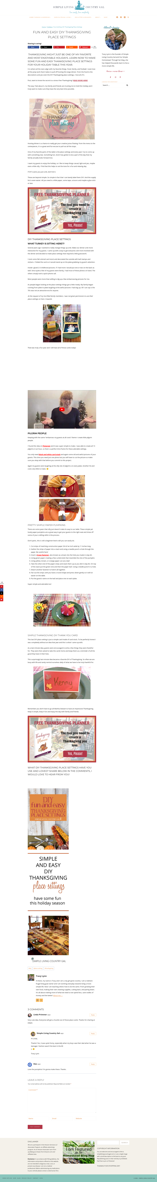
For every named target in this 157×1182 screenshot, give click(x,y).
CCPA (41, 1178)
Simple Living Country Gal (48, 1033)
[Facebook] (117, 17)
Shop (106, 17)
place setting (38, 968)
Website (79, 1118)
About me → (58, 995)
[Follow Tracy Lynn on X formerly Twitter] (41, 1000)
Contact (35, 1178)
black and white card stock (49, 454)
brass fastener (43, 555)
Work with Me (7, 1178)
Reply (93, 1015)
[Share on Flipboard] (1, 599)
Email (54, 1118)
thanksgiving (49, 968)
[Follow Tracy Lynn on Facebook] (37, 1000)
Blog (19, 1178)
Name (31, 1118)
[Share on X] (1, 593)
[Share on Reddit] (1, 596)
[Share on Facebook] (1, 590)
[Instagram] (124, 17)
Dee (35, 1064)
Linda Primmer (40, 1014)
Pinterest (46, 446)
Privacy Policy (27, 1178)
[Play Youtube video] (62, 409)
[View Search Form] (128, 17)
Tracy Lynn (41, 976)
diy (30, 968)
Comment (33, 1090)
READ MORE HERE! (80, 80)
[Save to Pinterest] (1, 586)
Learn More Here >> (116, 71)
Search (124, 1143)
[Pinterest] (121, 17)
